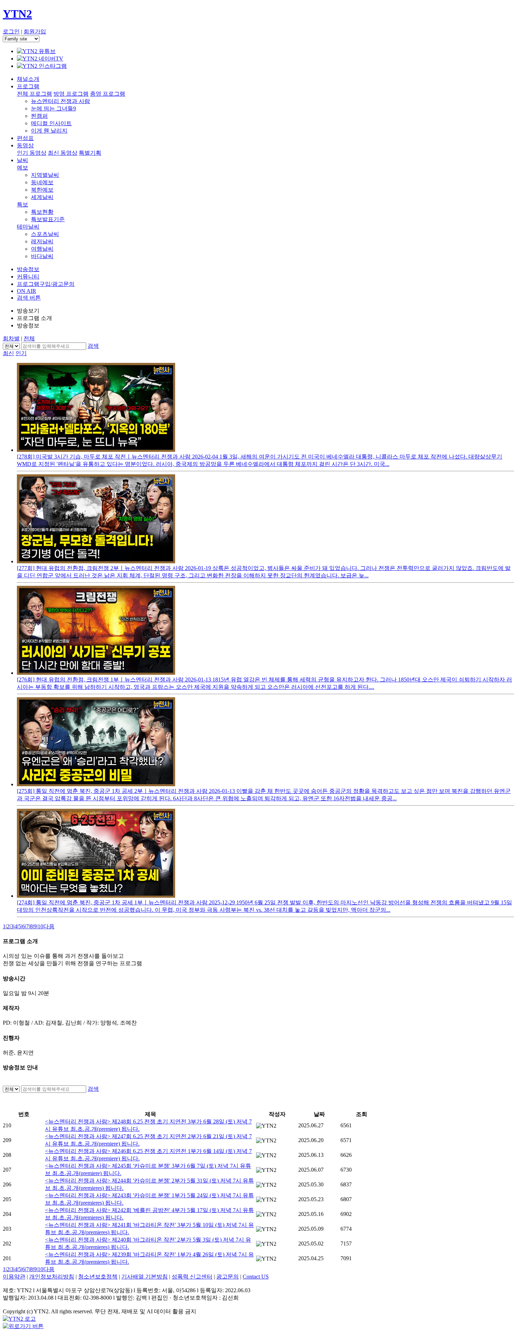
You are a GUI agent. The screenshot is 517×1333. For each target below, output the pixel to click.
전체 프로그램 (34, 94)
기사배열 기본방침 (144, 1277)
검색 (93, 346)
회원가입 (35, 31)
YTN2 (17, 13)
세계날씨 (42, 197)
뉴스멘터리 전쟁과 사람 (60, 101)
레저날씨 (42, 241)
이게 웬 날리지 (49, 131)
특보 (22, 204)
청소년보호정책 (97, 1277)
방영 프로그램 (71, 94)
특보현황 (42, 212)
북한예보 (42, 190)
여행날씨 (42, 249)
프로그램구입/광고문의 (46, 284)
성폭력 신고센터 (192, 1277)
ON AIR (26, 291)
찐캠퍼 (39, 116)
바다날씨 (42, 256)
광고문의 (227, 1277)
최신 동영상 (62, 153)
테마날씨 (28, 227)
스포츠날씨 (45, 234)
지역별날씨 (45, 175)
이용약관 (14, 1277)
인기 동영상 (31, 153)
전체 (29, 338)
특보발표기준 (48, 219)
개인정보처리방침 (51, 1277)
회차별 (11, 338)
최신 (8, 353)
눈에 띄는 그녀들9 (53, 108)
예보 (22, 168)
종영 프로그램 (107, 94)
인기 (21, 353)
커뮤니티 (28, 277)
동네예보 (42, 182)
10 (40, 926)
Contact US (256, 1277)
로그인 (11, 31)
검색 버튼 (29, 298)
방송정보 (28, 269)
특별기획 (90, 153)
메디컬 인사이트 (51, 123)
